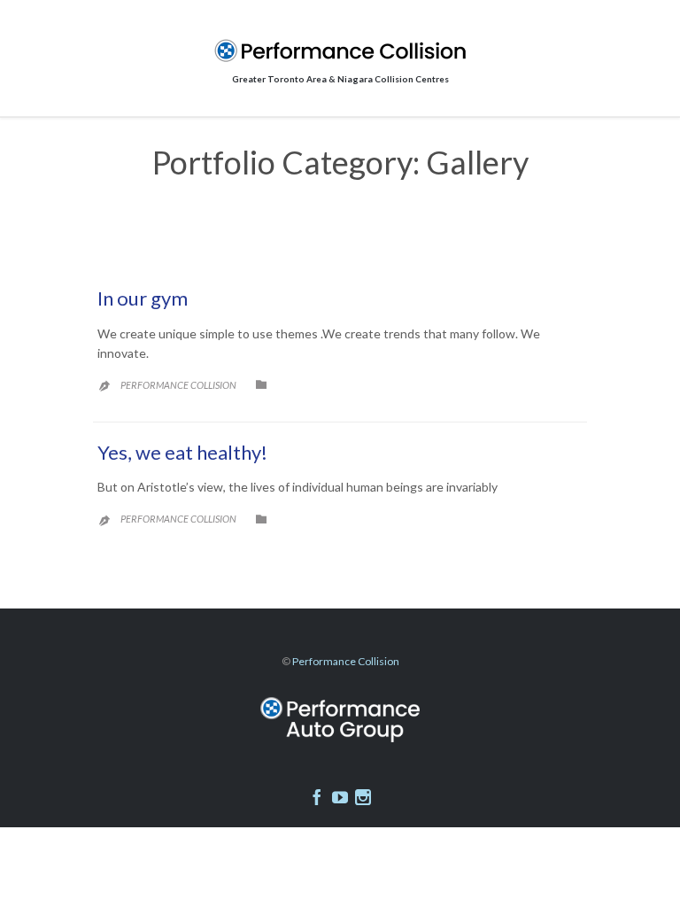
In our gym (142, 298)
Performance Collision (178, 385)
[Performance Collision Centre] (340, 50)
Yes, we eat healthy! (182, 452)
